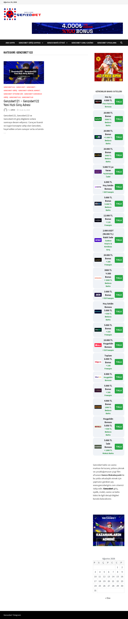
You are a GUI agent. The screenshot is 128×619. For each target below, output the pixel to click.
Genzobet (31, 87)
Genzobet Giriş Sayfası (29, 42)
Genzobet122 (15, 97)
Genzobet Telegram (12, 615)
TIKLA (119, 101)
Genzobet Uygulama (106, 42)
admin (13, 110)
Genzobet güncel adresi (29, 90)
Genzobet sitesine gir (13, 94)
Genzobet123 (27, 97)
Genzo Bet (20, 87)
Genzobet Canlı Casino (82, 42)
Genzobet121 (9, 87)
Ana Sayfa (10, 42)
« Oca (107, 598)
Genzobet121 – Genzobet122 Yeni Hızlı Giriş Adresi (21, 103)
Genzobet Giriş (10, 90)
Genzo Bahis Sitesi (56, 42)
